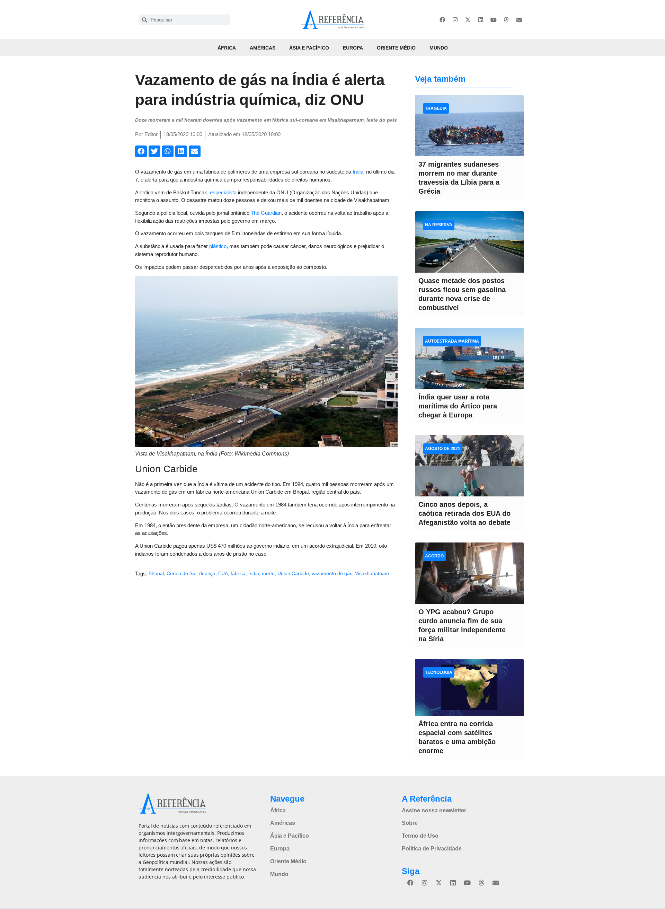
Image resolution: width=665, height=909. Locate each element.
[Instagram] (455, 19)
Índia (358, 172)
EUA (223, 573)
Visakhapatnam (372, 573)
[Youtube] (493, 19)
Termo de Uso (420, 836)
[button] (141, 151)
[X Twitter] (467, 19)
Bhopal (156, 573)
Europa (353, 48)
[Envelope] (519, 19)
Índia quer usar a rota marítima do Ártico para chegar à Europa (457, 406)
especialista (223, 192)
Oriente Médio (396, 48)
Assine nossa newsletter (434, 810)
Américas (262, 48)
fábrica (238, 573)
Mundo (438, 48)
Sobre (410, 823)
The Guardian (266, 213)
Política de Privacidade (432, 848)
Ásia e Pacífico (309, 48)
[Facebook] (442, 19)
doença (207, 573)
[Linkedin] (480, 19)
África (227, 48)
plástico (218, 246)
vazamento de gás (332, 573)
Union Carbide (293, 573)
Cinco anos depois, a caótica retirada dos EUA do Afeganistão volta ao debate (464, 513)
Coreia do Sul (181, 573)
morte (268, 573)
